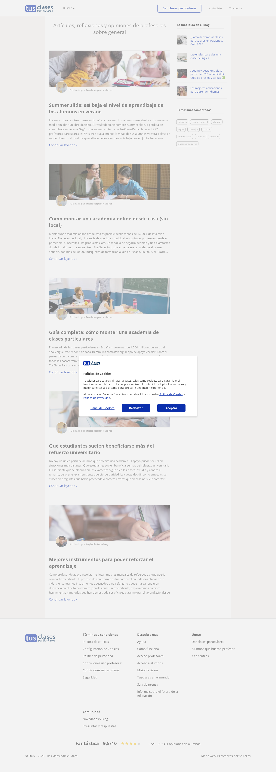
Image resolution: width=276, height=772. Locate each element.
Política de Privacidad (96, 398)
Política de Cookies (171, 394)
